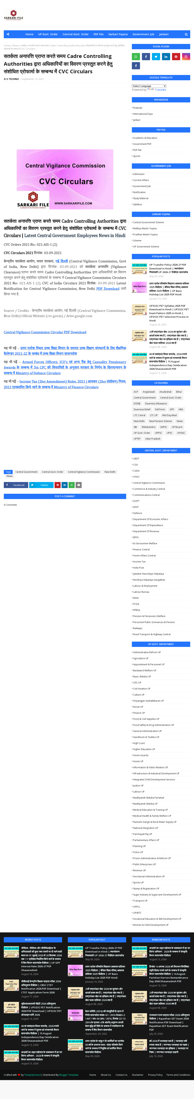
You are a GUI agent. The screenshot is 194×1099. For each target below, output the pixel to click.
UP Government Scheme (146, 246)
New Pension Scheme (160, 421)
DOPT (136, 501)
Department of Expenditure (148, 525)
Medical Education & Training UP (150, 809)
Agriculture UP (141, 658)
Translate (160, 89)
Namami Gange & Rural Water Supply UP (155, 822)
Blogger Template (68, 1074)
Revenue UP (139, 870)
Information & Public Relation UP (150, 767)
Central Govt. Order (52, 471)
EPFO (136, 537)
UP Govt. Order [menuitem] (48, 34)
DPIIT (136, 507)
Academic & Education (145, 138)
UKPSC (163, 427)
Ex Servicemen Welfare (145, 543)
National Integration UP (145, 828)
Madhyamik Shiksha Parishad (148, 797)
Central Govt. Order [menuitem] (76, 34)
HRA (181, 409)
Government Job (142, 186)
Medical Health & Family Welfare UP (152, 815)
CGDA (136, 470)
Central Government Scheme (148, 222)
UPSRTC (137, 912)
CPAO (136, 476)
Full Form (160, 409)
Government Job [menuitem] (143, 34)
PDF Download (107, 289)
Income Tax (139, 561)
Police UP (138, 852)
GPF (172, 409)
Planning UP (139, 846)
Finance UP (139, 712)
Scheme (137, 240)
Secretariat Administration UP (149, 876)
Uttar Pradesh (152, 438)
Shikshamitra (148, 427)
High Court (139, 743)
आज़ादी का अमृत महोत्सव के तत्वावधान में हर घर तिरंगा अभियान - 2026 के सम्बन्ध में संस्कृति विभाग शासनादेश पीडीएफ (41, 1055)
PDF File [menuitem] (98, 34)
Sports (136, 156)
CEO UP (137, 682)
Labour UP (139, 791)
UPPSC (158, 432)
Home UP (138, 761)
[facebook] (146, 56)
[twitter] (156, 56)
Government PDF (142, 144)
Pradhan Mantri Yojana (145, 234)
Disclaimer (137, 1074)
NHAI (136, 598)
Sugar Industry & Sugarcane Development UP (157, 894)
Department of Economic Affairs (150, 519)
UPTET (137, 438)
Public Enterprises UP (144, 864)
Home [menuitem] (29, 34)
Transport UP (140, 900)
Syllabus (137, 204)
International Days (143, 113)
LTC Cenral (139, 415)
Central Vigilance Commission (84, 471)
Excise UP (138, 706)
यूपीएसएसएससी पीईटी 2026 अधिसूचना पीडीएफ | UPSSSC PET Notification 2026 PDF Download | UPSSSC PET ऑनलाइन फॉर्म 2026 (41, 1009)
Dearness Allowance (156, 403)
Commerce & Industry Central (149, 489)
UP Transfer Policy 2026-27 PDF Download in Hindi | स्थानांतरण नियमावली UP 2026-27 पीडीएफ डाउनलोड (168, 268)
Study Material (140, 198)
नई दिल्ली (62, 261)
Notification (139, 192)
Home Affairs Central (144, 555)
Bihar (179, 391)
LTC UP (154, 415)
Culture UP (139, 694)
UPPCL (136, 906)
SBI (135, 427)
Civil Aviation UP (141, 688)
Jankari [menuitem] (164, 34)
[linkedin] (166, 56)
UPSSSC (181, 432)
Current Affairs (141, 180)
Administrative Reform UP (147, 652)
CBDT (136, 458)
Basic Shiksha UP (142, 676)
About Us (106, 1074)
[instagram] (186, 56)
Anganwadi (149, 391)
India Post (138, 567)
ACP (136, 391)
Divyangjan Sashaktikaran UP (148, 700)
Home (7, 45)
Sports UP (138, 882)
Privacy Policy (155, 1074)
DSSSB (137, 403)
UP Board (177, 427)
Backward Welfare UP (144, 670)
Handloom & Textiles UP (146, 737)
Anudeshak (165, 391)
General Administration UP (147, 731)
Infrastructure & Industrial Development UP (156, 773)
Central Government (26, 471)
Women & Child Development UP (151, 925)
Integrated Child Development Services (154, 779)
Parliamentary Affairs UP (146, 840)
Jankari (136, 120)
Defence (137, 513)
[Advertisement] (65, 113)
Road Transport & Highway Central (152, 634)
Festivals (137, 107)
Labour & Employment (145, 585)
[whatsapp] (136, 56)
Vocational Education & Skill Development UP (157, 918)
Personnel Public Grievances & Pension (154, 622)
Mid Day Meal (169, 415)
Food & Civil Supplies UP (146, 719)
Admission (139, 174)
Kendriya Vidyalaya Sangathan (149, 579)
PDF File (137, 150)
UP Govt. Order (142, 432)
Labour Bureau (141, 592)
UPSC (169, 432)
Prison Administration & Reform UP (152, 858)
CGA (135, 464)
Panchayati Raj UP (142, 834)
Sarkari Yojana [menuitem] (118, 34)
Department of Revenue (146, 531)
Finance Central (141, 549)
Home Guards (140, 755)
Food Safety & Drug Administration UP (153, 725)
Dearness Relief (142, 409)
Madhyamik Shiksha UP (145, 803)
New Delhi (110, 471)
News (16, 45)
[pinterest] (176, 56)
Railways (137, 628)
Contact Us (121, 1074)
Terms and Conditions (178, 1074)
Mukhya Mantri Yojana (145, 228)
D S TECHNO (11, 79)
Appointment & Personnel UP (149, 664)
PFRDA (136, 610)
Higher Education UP (144, 749)
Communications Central (146, 495)
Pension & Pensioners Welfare (149, 616)
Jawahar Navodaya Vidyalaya (148, 573)
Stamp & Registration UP (146, 888)
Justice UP (138, 785)
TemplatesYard (32, 1074)
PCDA (136, 604)
